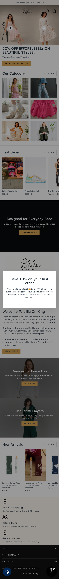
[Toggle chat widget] (51, 571)
